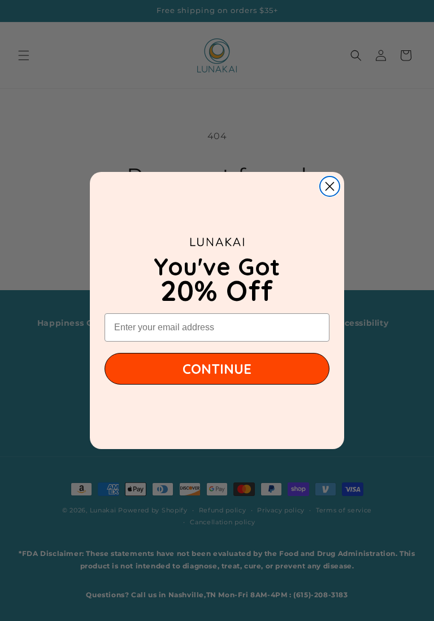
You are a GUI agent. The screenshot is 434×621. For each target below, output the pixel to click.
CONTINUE (217, 368)
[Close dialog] (330, 186)
